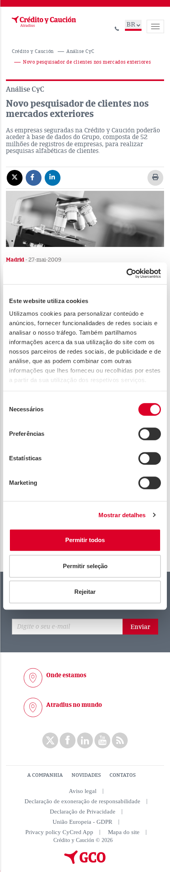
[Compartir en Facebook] (33, 177)
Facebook (67, 740)
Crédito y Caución (33, 52)
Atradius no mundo (74, 705)
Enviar (140, 627)
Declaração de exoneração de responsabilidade (82, 801)
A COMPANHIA (45, 775)
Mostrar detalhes (122, 515)
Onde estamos (66, 675)
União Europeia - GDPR (82, 822)
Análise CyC (80, 52)
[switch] (149, 434)
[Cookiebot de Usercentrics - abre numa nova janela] (126, 273)
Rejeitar (85, 591)
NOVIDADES (86, 775)
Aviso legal (82, 791)
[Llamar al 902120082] (117, 27)
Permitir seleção (85, 566)
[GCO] (85, 862)
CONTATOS (123, 775)
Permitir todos (85, 540)
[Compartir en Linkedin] (52, 177)
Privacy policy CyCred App (59, 832)
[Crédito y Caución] (43, 22)
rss (119, 740)
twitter (50, 740)
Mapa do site (124, 832)
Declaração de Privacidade (82, 811)
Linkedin (85, 740)
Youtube (102, 740)
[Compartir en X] (14, 177)
